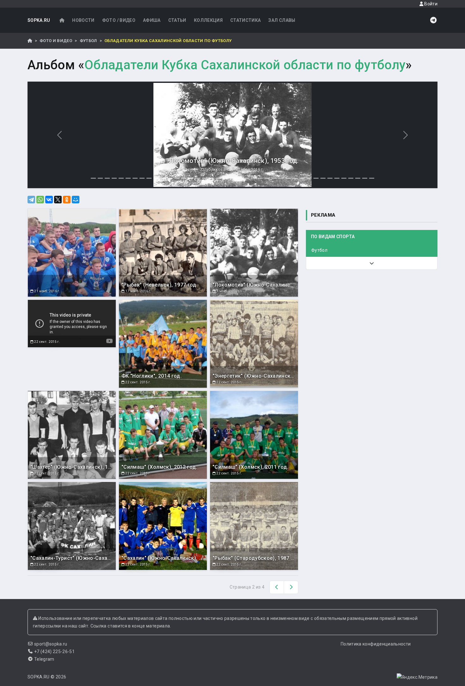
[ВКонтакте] (49, 199)
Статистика (245, 20)
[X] (58, 199)
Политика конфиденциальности (376, 643)
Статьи (177, 20)
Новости (83, 20)
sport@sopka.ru (50, 643)
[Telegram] (31, 199)
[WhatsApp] (40, 199)
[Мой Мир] (75, 199)
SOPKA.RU (39, 20)
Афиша (152, 20)
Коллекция (208, 20)
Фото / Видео (118, 20)
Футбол (88, 40)
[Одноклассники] (67, 199)
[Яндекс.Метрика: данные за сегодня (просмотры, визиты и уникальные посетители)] (417, 677)
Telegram (44, 659)
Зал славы (281, 20)
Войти (430, 3)
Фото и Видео (56, 40)
